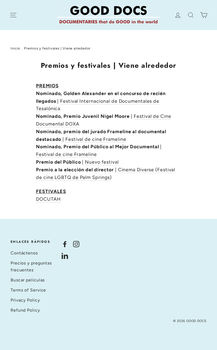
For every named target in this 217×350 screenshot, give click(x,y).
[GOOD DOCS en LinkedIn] (65, 255)
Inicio (15, 48)
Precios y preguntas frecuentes (31, 266)
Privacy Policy (25, 300)
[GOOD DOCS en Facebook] (65, 244)
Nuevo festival (102, 162)
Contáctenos (24, 252)
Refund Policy (25, 310)
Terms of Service (28, 290)
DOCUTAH (48, 199)
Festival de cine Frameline (95, 139)
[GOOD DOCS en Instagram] (76, 244)
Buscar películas (28, 279)
